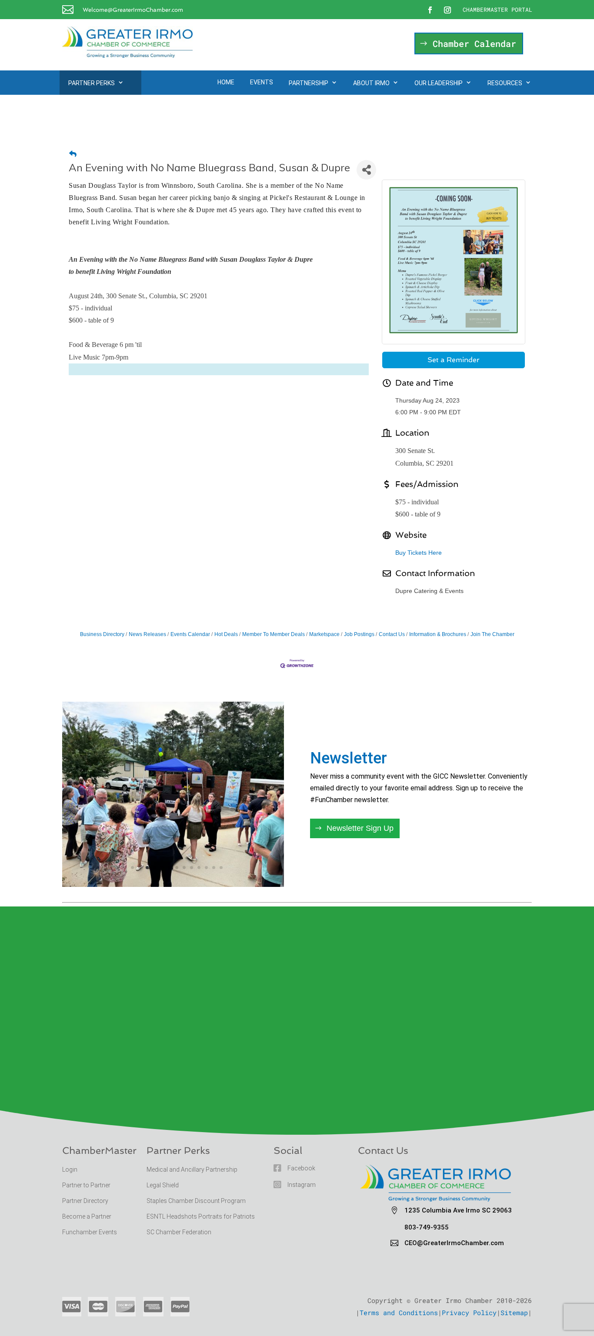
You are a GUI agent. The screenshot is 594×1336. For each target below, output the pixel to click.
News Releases (147, 634)
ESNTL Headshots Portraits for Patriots (201, 1216)
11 (198, 867)
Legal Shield (163, 1185)
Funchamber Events (89, 1232)
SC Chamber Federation (179, 1232)
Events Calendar (190, 634)
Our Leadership (438, 83)
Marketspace (324, 634)
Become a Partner (87, 1216)
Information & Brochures (437, 634)
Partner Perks (91, 83)
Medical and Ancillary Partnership (192, 1169)
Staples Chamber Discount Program (196, 1200)
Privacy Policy (469, 1312)
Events (261, 82)
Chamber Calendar (474, 43)
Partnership (308, 83)
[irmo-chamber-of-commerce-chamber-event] (173, 884)
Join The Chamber (492, 634)
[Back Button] (73, 154)
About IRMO (371, 83)
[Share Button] (366, 170)
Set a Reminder (453, 360)
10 (191, 867)
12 (206, 867)
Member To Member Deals (273, 634)
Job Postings (359, 634)
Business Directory (102, 634)
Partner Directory (85, 1200)
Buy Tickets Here (418, 552)
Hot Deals (226, 634)
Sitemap (514, 1312)
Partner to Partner (87, 1185)
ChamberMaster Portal (497, 9)
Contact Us (392, 634)
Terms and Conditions (399, 1312)
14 (221, 867)
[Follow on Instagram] (447, 10)
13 (213, 867)
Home (225, 82)
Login (69, 1169)
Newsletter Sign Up (360, 828)
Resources (504, 83)
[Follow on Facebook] (430, 10)
